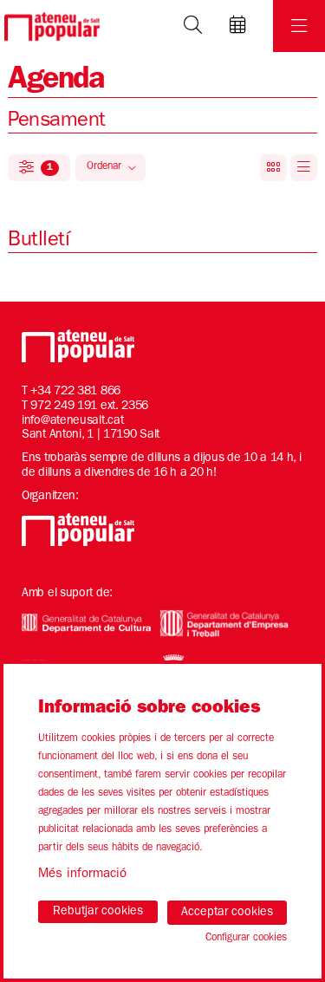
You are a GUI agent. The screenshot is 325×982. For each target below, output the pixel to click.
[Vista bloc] (273, 167)
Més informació (82, 874)
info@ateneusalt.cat (72, 421)
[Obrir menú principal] (299, 26)
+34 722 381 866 (75, 392)
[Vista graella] (303, 167)
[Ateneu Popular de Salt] (50, 26)
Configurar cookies (246, 938)
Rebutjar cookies (98, 912)
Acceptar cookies (227, 913)
